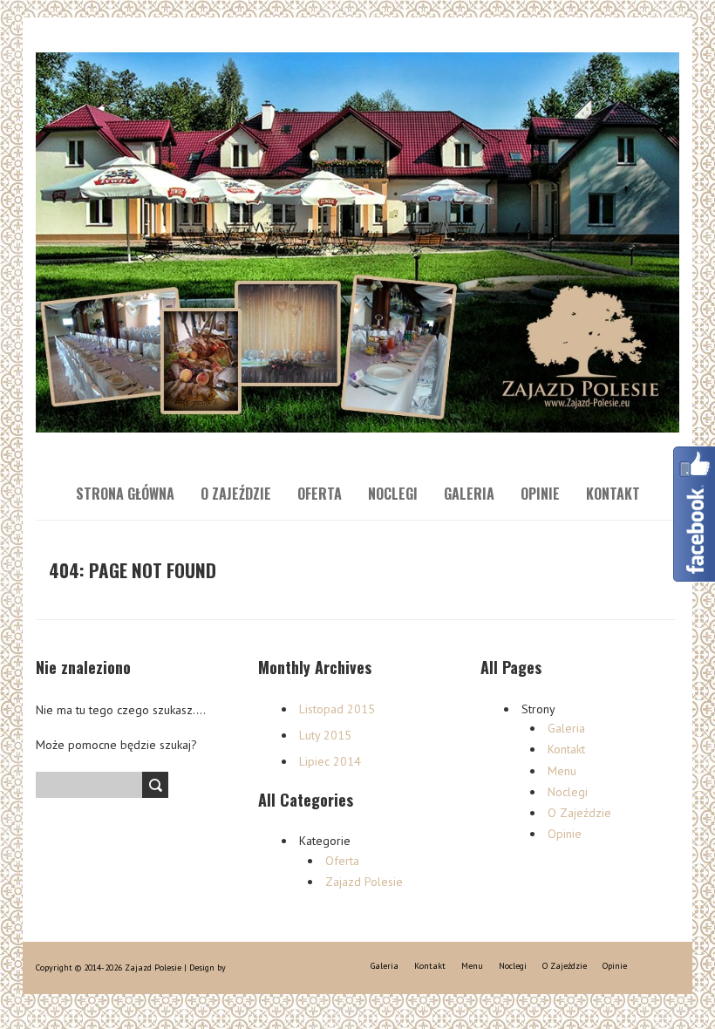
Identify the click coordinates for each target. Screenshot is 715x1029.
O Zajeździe (236, 493)
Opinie (540, 493)
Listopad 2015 (337, 709)
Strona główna (125, 493)
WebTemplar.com (260, 967)
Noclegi (393, 493)
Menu (562, 771)
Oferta (319, 493)
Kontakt (613, 493)
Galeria (469, 493)
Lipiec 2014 (330, 761)
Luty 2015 (325, 735)
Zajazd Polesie (364, 881)
